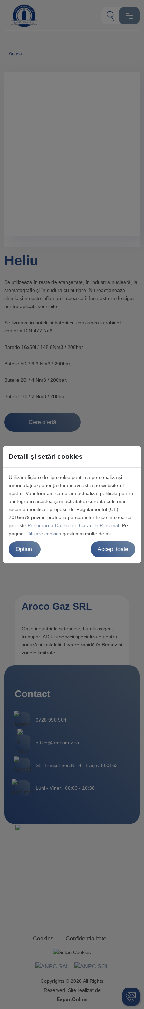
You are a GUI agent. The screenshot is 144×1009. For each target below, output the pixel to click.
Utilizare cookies (43, 533)
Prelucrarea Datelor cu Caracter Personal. (74, 525)
